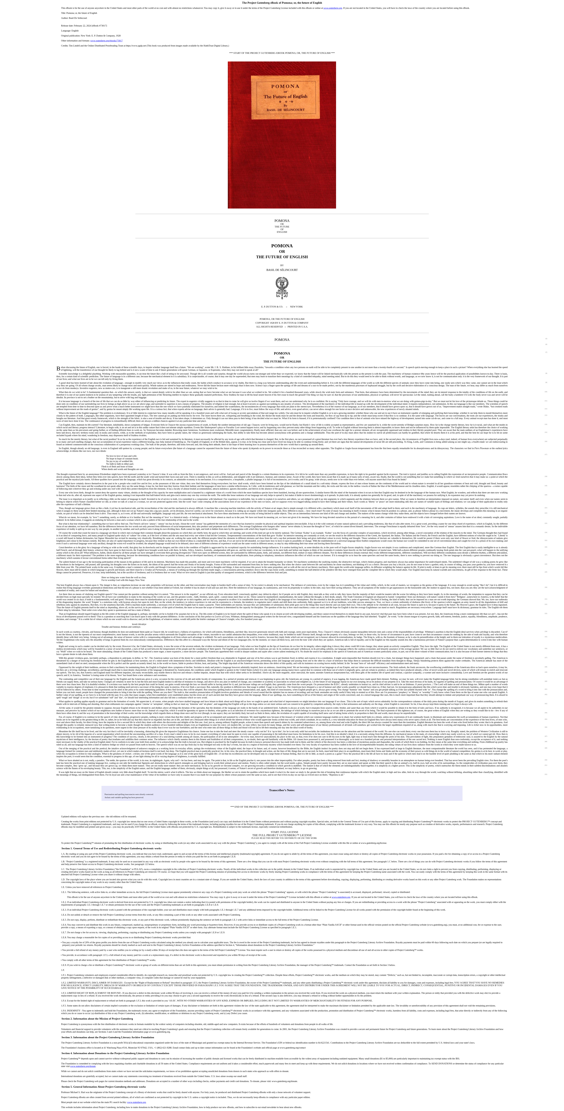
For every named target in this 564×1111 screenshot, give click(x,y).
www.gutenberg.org (332, 8)
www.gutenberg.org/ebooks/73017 (106, 40)
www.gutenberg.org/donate (83, 1066)
